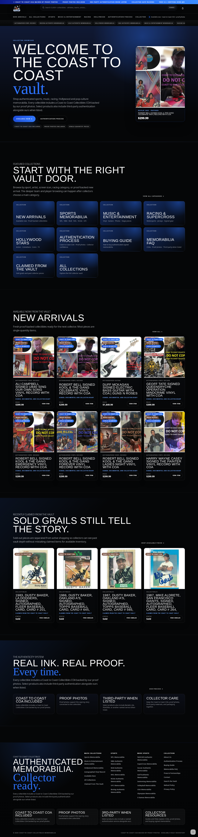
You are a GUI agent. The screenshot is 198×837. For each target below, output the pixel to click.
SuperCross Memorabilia (147, 764)
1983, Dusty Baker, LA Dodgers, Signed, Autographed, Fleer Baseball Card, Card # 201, (32, 602)
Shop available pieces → (153, 543)
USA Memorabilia (144, 789)
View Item (46, 404)
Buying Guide (169, 765)
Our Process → (156, 688)
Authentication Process (120, 17)
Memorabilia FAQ (171, 769)
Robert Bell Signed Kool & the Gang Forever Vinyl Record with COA (77, 463)
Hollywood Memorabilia (104, 23)
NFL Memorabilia (117, 757)
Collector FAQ (142, 17)
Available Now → (24, 119)
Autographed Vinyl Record (25, 23)
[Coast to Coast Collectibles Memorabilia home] (25, 9)
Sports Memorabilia (92, 757)
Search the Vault (170, 781)
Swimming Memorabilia (146, 781)
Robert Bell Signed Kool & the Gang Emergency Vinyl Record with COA (33, 463)
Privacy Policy (169, 789)
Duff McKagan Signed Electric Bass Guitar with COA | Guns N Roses (120, 389)
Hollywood (99, 17)
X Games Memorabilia (146, 797)
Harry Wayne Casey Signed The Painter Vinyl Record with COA (164, 463)
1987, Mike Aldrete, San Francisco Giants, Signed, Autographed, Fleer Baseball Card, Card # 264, (163, 602)
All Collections (37, 17)
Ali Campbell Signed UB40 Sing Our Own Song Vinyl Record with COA (32, 389)
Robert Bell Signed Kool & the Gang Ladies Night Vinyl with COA (121, 463)
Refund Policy (169, 785)
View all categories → (153, 196)
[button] (182, 9)
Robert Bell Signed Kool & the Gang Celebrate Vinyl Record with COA (77, 389)
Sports (51, 17)
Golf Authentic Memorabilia (79, 23)
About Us (167, 757)
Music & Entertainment (69, 17)
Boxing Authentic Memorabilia (52, 23)
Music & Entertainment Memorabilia (158, 23)
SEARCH (171, 7)
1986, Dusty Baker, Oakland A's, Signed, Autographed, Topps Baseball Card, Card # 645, (76, 602)
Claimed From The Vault (93, 784)
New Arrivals (19, 17)
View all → (158, 331)
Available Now (90, 776)
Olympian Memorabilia (146, 793)
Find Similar (44, 618)
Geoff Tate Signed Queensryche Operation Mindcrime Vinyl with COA (163, 389)
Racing (87, 17)
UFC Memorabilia (117, 785)
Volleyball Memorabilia (146, 785)
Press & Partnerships (172, 773)
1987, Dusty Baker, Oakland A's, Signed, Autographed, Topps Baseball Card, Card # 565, (119, 602)
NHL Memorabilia (118, 775)
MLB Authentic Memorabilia (129, 23)
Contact (167, 777)
